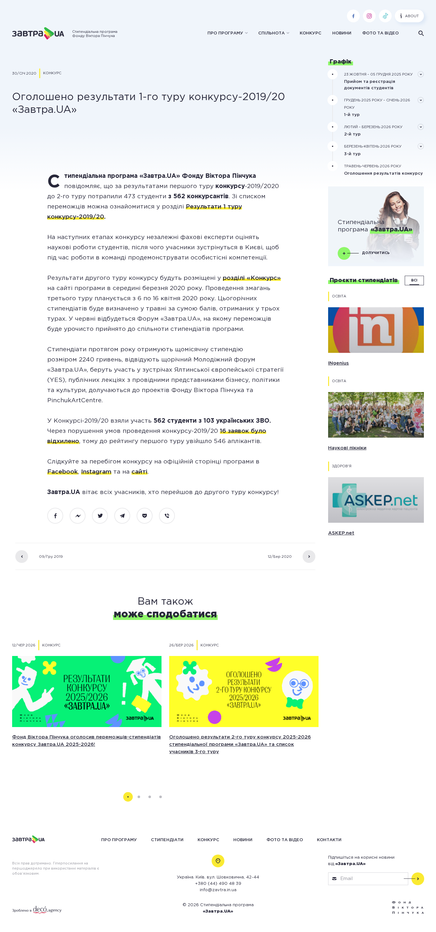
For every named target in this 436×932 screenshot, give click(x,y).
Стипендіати (167, 839)
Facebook (62, 472)
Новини (341, 33)
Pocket (148, 516)
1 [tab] (128, 797)
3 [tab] (149, 797)
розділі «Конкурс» (252, 278)
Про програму (225, 33)
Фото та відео (380, 33)
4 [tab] (160, 797)
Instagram (96, 472)
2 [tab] (139, 797)
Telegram (125, 516)
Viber (170, 516)
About (412, 16)
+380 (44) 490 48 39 (218, 883)
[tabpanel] (87, 707)
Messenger (81, 516)
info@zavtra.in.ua (218, 890)
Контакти (329, 839)
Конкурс (310, 33)
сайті (139, 472)
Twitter (103, 516)
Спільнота (271, 33)
